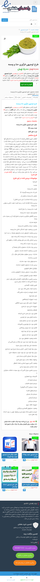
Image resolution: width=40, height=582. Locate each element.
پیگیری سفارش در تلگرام (25, 555)
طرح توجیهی (24, 30)
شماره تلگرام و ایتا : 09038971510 (25, 548)
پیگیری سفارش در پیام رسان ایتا (25, 563)
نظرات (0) (17, 97)
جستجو (5, 20)
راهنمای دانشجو (23, 9)
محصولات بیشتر (9, 97)
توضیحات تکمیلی (26, 97)
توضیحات (35, 97)
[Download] (4, 460)
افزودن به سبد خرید (26, 84)
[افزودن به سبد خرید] (24, 460)
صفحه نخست (34, 30)
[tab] (35, 97)
